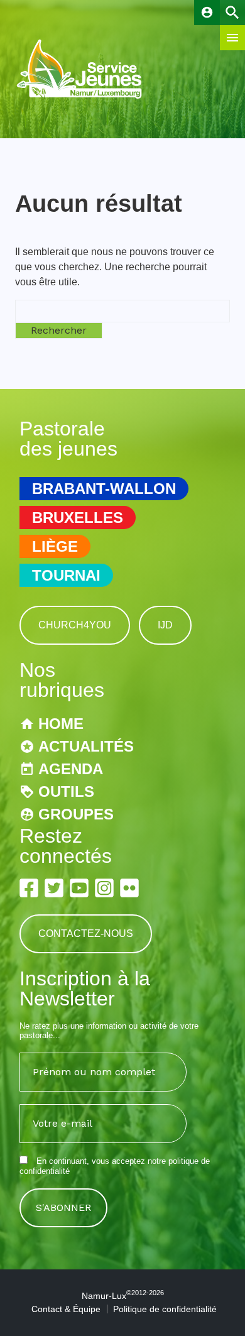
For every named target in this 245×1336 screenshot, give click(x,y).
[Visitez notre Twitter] (54, 888)
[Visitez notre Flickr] (129, 888)
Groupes (76, 814)
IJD (165, 625)
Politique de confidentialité (165, 1309)
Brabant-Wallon (104, 488)
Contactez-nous (85, 933)
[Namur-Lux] (79, 97)
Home (61, 723)
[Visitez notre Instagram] (104, 888)
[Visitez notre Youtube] (79, 888)
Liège (55, 546)
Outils (66, 791)
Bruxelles (77, 517)
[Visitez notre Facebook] (28, 888)
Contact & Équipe (66, 1309)
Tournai (66, 575)
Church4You (74, 625)
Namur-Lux (123, 1296)
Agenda (70, 768)
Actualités (86, 746)
